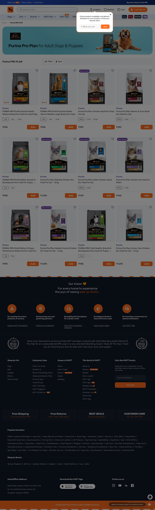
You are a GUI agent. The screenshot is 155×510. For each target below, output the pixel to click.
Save (105, 26)
